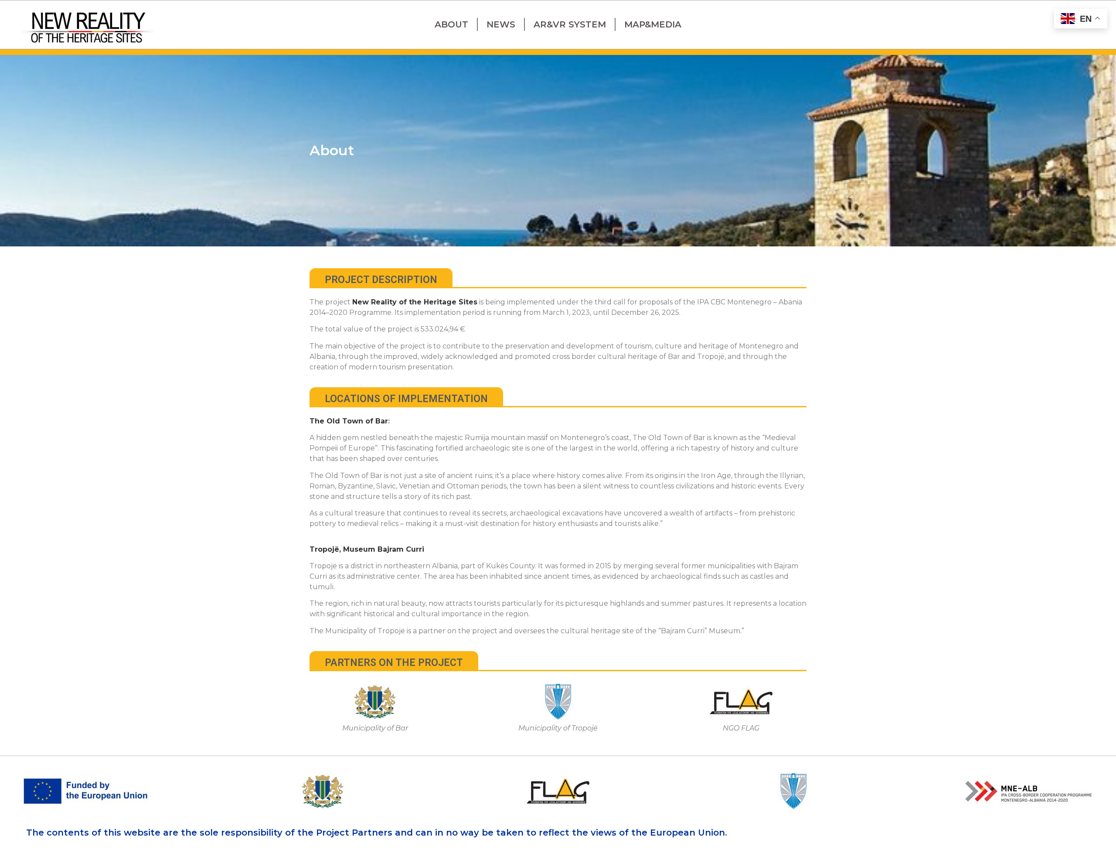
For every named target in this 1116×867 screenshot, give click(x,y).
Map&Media (652, 24)
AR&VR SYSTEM (570, 24)
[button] (381, 277)
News (501, 24)
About (451, 24)
